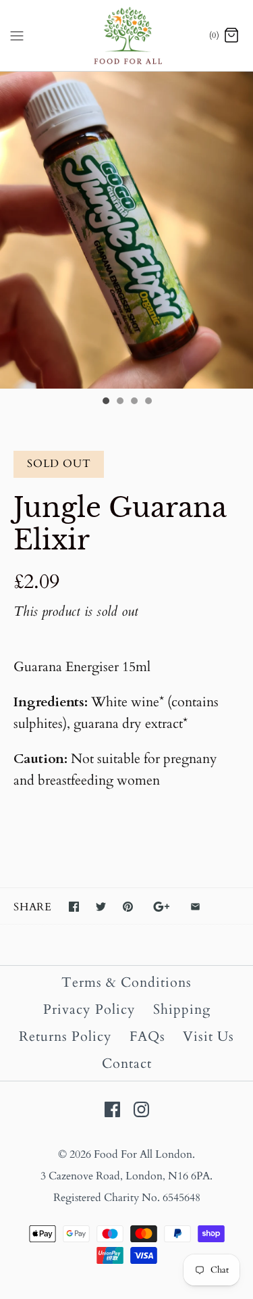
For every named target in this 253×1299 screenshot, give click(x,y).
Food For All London (143, 1154)
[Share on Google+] (161, 907)
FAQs (147, 1036)
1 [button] (105, 402)
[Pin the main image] (128, 907)
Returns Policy (65, 1036)
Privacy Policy (89, 1009)
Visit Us (208, 1036)
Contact (127, 1063)
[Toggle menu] (17, 35)
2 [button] (119, 402)
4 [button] (147, 402)
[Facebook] (112, 1109)
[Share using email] (195, 907)
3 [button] (133, 402)
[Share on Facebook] (74, 907)
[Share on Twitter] (101, 907)
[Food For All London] (126, 35)
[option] (126, 230)
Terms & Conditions (126, 982)
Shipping (181, 1009)
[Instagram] (141, 1109)
